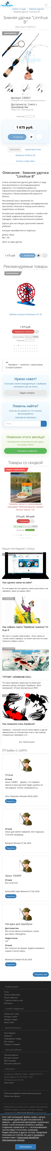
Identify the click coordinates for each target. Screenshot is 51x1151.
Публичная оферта (12, 1096)
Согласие (38, 1135)
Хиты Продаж (9, 1033)
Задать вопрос (27, 392)
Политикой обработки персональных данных (20, 1138)
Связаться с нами (11, 1014)
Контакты (8, 1003)
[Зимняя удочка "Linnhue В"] (25, 56)
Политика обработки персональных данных (22, 1093)
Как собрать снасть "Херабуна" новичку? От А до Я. (25, 628)
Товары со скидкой (12, 1044)
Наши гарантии (11, 997)
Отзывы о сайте (10, 1016)
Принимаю (25, 1146)
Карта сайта (9, 1022)
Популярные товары (12, 1038)
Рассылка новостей (12, 1063)
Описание (15, 149)
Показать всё (40, 974)
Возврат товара (10, 1019)
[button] (45, 4)
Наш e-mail (8, 1082)
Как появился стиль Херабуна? (18, 724)
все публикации (26, 742)
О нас (6, 992)
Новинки (8, 1036)
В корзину (18, 137)
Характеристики (33, 149)
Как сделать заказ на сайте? (17, 582)
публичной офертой (25, 1112)
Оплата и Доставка (25, 161)
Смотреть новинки (27, 450)
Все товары (9, 1041)
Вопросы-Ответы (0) (25, 155)
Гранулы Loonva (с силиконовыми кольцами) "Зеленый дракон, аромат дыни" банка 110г (25, 507)
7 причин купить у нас (13, 1000)
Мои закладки (10, 1060)
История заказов (11, 1058)
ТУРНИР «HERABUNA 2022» (16, 677)
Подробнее (10, 801)
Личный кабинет (11, 1055)
